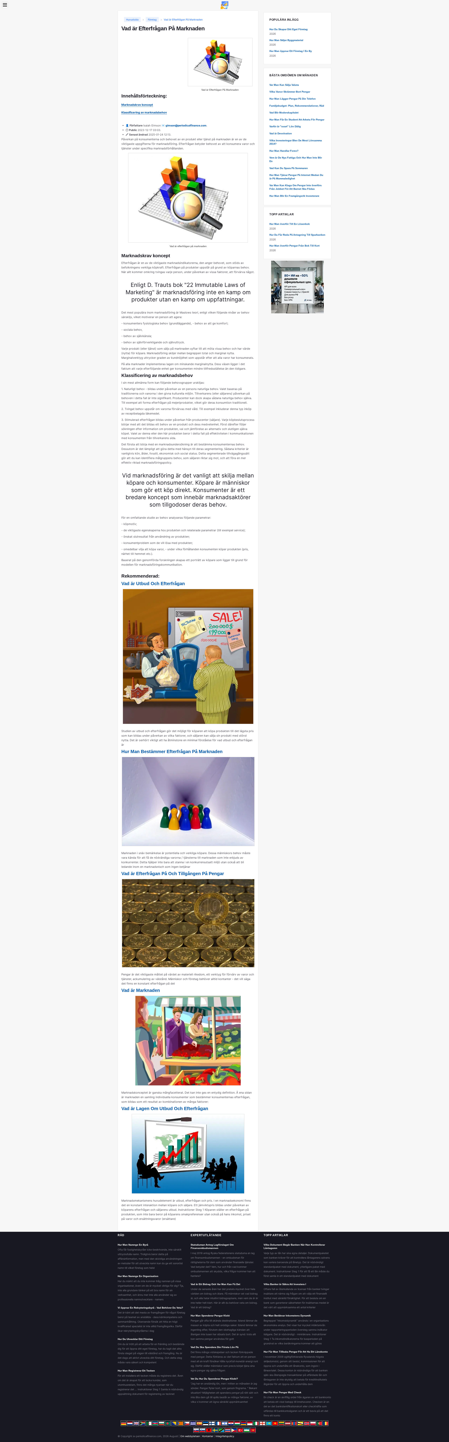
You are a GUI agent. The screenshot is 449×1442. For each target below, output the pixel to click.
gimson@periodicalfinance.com (186, 125)
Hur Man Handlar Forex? (284, 150)
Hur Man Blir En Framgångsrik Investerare (294, 195)
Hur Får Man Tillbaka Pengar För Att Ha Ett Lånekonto (296, 1351)
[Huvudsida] (224, 4)
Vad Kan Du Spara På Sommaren (288, 168)
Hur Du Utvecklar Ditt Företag (135, 1339)
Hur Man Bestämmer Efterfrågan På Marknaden (172, 751)
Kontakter (207, 1436)
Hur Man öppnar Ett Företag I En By (290, 51)
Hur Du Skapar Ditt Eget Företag (288, 29)
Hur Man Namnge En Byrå (133, 1244)
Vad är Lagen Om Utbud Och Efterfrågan (164, 1108)
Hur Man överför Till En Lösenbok (289, 224)
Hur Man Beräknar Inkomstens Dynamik (287, 1315)
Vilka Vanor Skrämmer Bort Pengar (289, 91)
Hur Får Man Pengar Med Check (282, 1392)
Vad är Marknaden (140, 990)
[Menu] (5, 5)
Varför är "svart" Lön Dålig (285, 126)
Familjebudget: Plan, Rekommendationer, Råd (296, 105)
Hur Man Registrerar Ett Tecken (136, 1370)
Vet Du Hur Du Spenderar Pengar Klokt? (214, 1378)
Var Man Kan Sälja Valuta (284, 84)
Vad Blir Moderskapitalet (284, 112)
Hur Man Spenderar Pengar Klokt (210, 1315)
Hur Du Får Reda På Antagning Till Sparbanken (297, 234)
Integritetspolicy (225, 1436)
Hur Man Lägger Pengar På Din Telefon (292, 98)
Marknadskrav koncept (137, 104)
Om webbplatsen (190, 1436)
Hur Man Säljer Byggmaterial (286, 40)
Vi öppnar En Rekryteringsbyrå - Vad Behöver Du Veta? (150, 1307)
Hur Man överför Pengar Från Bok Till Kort (294, 245)
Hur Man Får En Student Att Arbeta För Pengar (296, 119)
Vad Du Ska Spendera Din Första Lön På (215, 1347)
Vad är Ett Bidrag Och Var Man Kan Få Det (215, 1284)
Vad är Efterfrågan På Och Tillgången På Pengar (172, 873)
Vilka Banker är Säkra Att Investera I (285, 1284)
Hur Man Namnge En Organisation (138, 1276)
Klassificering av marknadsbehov (144, 112)
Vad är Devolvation (280, 133)
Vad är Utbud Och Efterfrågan (153, 583)
